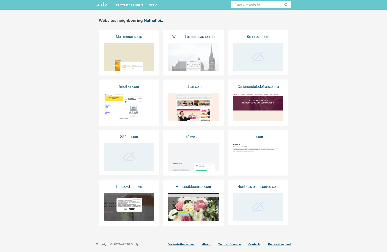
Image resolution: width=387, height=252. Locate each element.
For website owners (129, 5)
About (153, 5)
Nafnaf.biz (153, 20)
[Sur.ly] (101, 4)
